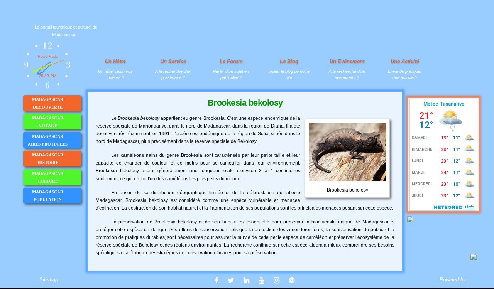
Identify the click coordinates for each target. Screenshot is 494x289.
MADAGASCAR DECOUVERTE (47, 103)
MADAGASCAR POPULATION (47, 196)
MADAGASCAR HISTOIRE (47, 159)
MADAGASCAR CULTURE (47, 177)
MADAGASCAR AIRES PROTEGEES (48, 140)
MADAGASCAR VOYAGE (47, 122)
